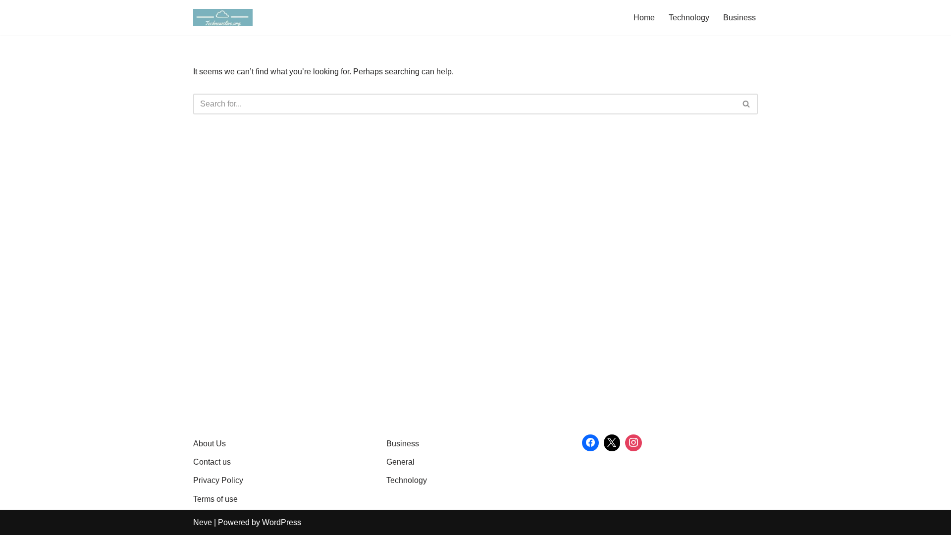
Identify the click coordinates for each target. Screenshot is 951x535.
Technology (689, 17)
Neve (202, 522)
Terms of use (215, 499)
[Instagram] (633, 443)
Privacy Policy (218, 480)
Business (739, 17)
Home (644, 17)
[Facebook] (590, 443)
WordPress (281, 522)
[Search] (747, 104)
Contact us (212, 462)
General (400, 462)
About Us (209, 443)
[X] (612, 443)
